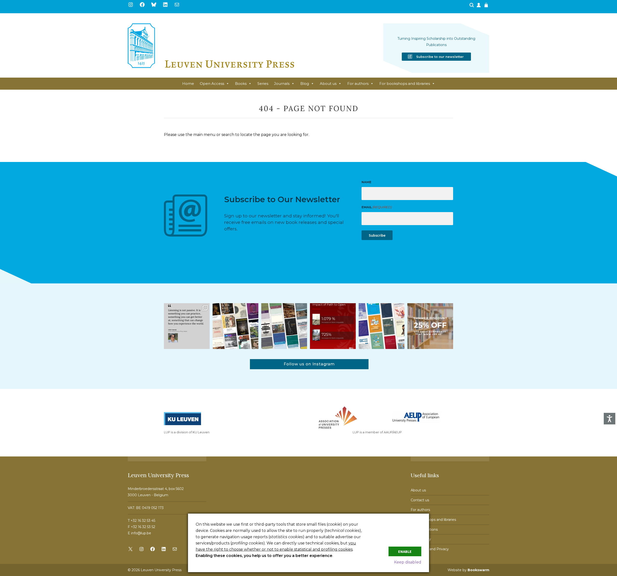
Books (241, 83)
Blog (304, 83)
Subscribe (377, 235)
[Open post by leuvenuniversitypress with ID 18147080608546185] (381, 326)
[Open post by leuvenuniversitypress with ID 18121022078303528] (187, 326)
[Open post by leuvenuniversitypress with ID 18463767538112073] (333, 326)
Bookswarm (478, 570)
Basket (486, 6)
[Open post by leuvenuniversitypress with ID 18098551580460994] (430, 326)
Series (262, 83)
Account (479, 6)
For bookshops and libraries (404, 83)
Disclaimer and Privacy (430, 549)
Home (188, 83)
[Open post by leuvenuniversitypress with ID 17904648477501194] (235, 326)
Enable (405, 551)
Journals (281, 83)
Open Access (212, 83)
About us (328, 83)
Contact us (420, 500)
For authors (358, 83)
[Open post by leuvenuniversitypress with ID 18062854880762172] (284, 326)
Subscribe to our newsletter (440, 57)
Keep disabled (407, 562)
